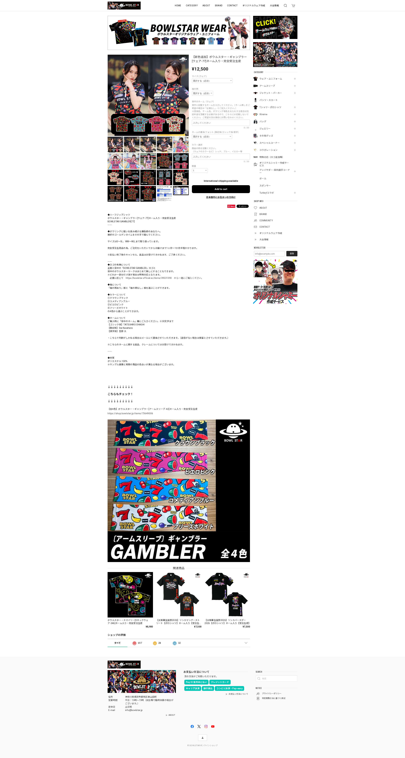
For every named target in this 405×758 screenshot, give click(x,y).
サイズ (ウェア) (199, 76)
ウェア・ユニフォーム (270, 78)
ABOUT (206, 5)
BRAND (219, 5)
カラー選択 (198, 145)
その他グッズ (266, 135)
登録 (292, 253)
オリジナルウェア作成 (254, 5)
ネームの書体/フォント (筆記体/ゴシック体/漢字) (215, 132)
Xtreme (263, 114)
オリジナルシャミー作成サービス (274, 164)
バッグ (262, 121)
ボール (262, 178)
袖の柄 (195, 89)
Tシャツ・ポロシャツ (270, 107)
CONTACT (232, 5)
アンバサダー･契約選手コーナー (274, 171)
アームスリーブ (267, 86)
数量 (194, 166)
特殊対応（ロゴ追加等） (271, 157)
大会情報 (274, 5)
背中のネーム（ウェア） (204, 101)
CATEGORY (192, 5)
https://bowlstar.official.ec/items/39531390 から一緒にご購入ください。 (164, 278)
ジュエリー (265, 128)
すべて (117, 643)
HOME (178, 5)
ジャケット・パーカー (270, 93)
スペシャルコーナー (269, 143)
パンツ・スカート (268, 100)
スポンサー (265, 185)
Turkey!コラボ (266, 193)
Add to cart (221, 189)
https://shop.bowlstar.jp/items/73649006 (130, 413)
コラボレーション (268, 150)
